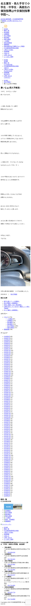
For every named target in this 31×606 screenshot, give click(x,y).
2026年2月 (7, 347)
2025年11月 (7, 352)
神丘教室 (6, 37)
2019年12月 (7, 476)
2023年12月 (7, 392)
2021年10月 (7, 438)
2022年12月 (7, 413)
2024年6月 (7, 382)
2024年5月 (7, 383)
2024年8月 (7, 378)
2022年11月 (7, 415)
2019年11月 (7, 478)
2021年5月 (7, 446)
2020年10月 (7, 459)
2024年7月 (7, 380)
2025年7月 (7, 359)
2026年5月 (7, 341)
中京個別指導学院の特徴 (11, 48)
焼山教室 (6, 32)
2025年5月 (7, 362)
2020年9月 (7, 460)
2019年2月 (7, 494)
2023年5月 (7, 404)
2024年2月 (7, 389)
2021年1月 (7, 453)
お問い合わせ (8, 55)
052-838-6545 (11, 552)
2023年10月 (7, 396)
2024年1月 (7, 390)
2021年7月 (7, 443)
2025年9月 (7, 355)
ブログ (6, 317)
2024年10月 (7, 375)
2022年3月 (7, 429)
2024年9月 (7, 376)
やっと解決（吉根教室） (11, 310)
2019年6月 (7, 487)
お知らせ (6, 53)
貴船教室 (6, 44)
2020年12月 (7, 455)
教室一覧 (6, 30)
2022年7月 (7, 422)
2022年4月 (7, 427)
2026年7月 (7, 338)
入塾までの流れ (8, 50)
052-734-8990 (11, 599)
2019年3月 (7, 492)
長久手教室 (7, 36)
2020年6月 (7, 466)
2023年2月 (7, 410)
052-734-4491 (11, 569)
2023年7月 (7, 401)
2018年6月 (7, 495)
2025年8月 (7, 357)
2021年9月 (7, 439)
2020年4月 (7, 469)
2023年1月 (7, 411)
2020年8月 (7, 462)
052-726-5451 (11, 559)
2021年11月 (7, 436)
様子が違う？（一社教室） (12, 301)
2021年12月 (7, 434)
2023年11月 (7, 394)
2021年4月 (7, 448)
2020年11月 (7, 457)
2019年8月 (7, 483)
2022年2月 (7, 431)
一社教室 (6, 41)
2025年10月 (7, 354)
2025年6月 (7, 361)
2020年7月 (7, 464)
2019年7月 (7, 485)
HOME (6, 29)
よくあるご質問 (8, 57)
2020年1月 (7, 474)
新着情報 (6, 329)
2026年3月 (7, 345)
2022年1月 (7, 432)
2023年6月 (7, 403)
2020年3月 (7, 471)
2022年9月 (7, 418)
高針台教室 (7, 39)
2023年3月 (7, 408)
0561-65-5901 (11, 564)
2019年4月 (7, 490)
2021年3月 (7, 450)
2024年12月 (7, 371)
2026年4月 (7, 343)
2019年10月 (7, 480)
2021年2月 (7, 452)
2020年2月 (7, 473)
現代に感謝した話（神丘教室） (13, 305)
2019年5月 (7, 488)
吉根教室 (6, 34)
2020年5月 (7, 467)
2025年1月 (7, 369)
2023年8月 (7, 399)
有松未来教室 (8, 43)
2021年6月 (7, 445)
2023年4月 (7, 406)
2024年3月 (7, 387)
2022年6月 (7, 424)
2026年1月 (7, 348)
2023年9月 (7, 397)
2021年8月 (7, 441)
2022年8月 (7, 420)
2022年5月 (7, 425)
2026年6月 (7, 340)
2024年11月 (7, 373)
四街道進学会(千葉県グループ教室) (14, 46)
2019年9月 (7, 481)
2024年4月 (7, 385)
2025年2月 (7, 368)
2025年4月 (7, 364)
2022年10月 (7, 417)
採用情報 (6, 51)
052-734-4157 (11, 575)
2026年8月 (7, 336)
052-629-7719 (11, 592)
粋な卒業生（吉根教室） (11, 303)
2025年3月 (7, 366)
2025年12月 (7, 350)
